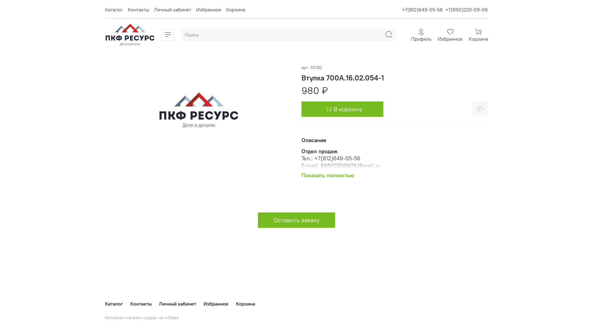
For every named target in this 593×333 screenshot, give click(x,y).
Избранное (208, 9)
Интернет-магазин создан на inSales (142, 317)
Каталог (114, 9)
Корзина (235, 9)
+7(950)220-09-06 (466, 9)
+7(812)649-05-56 (422, 9)
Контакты (138, 9)
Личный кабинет (172, 9)
